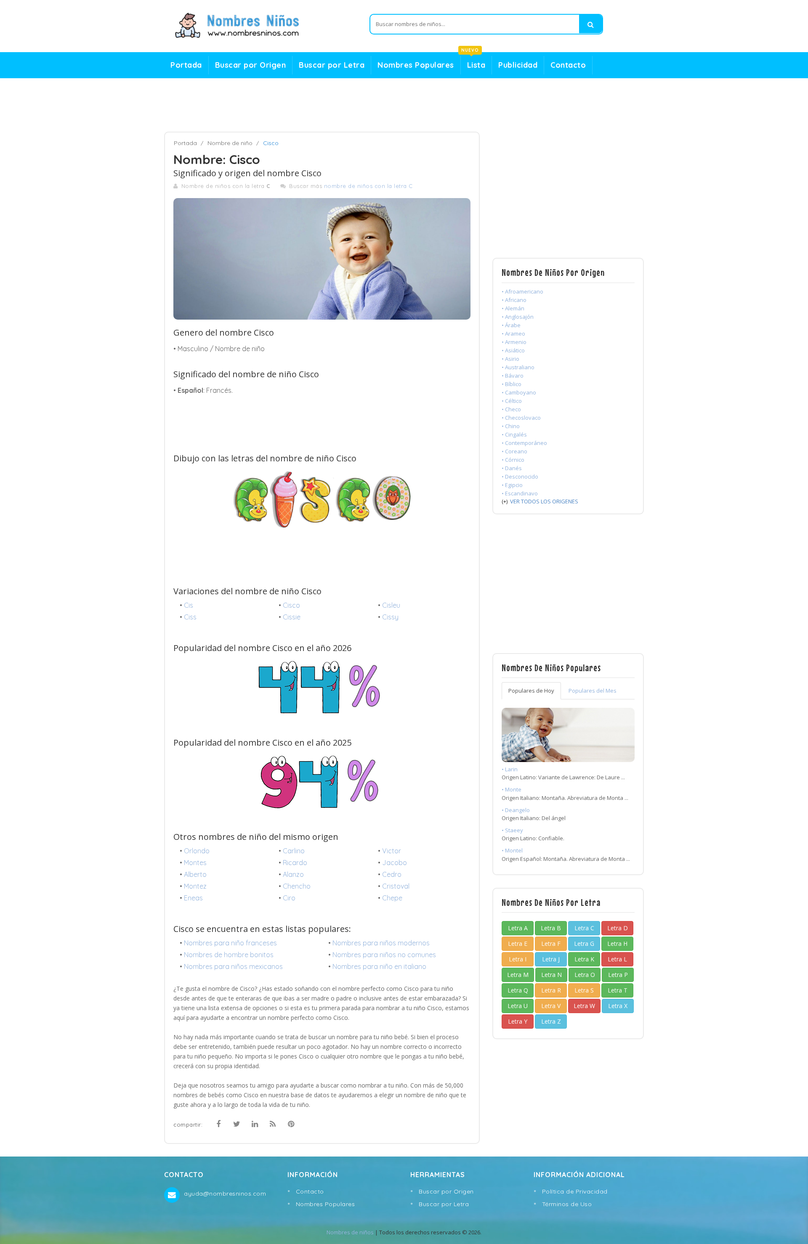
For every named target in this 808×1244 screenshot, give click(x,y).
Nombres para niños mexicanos (233, 966)
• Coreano (514, 451)
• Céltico (512, 401)
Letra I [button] (517, 959)
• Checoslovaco (521, 417)
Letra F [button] (551, 944)
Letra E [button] (517, 944)
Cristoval (395, 886)
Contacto (568, 65)
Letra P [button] (618, 975)
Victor (391, 851)
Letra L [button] (617, 959)
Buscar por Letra (331, 65)
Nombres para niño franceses (230, 943)
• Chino (511, 426)
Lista (473, 63)
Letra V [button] (551, 1006)
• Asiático (513, 350)
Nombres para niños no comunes (384, 954)
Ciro (289, 898)
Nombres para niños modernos (381, 943)
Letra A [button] (518, 928)
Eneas (193, 898)
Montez (195, 886)
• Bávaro (513, 375)
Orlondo (197, 851)
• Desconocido (520, 476)
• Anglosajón (518, 316)
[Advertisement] (404, 105)
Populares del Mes (593, 690)
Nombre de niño (229, 143)
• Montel (512, 850)
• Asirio (510, 359)
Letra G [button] (584, 944)
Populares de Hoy (531, 690)
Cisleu (391, 605)
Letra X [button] (617, 1006)
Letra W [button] (584, 1006)
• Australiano (518, 367)
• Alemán (513, 308)
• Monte (511, 789)
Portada (186, 65)
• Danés (512, 468)
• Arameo (513, 333)
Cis (188, 605)
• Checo (511, 409)
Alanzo (293, 874)
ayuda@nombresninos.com (225, 1193)
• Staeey (512, 830)
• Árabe (511, 325)
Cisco (291, 605)
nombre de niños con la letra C (368, 186)
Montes (195, 862)
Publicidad (517, 65)
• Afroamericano (522, 291)
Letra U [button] (518, 1006)
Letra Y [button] (517, 1021)
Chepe (392, 898)
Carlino (294, 851)
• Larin (510, 769)
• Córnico (513, 459)
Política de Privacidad (575, 1191)
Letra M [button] (518, 975)
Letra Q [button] (518, 990)
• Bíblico (511, 384)
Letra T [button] (617, 990)
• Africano (514, 300)
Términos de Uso (567, 1204)
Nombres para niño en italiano (379, 966)
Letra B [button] (551, 928)
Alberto (195, 874)
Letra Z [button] (551, 1021)
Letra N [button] (551, 975)
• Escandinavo (520, 493)
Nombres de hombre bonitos (229, 954)
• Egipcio (512, 485)
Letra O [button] (584, 975)
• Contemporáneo (524, 443)
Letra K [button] (584, 959)
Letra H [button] (617, 944)
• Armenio (514, 342)
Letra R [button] (551, 990)
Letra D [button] (617, 928)
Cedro (391, 874)
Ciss (190, 617)
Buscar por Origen (250, 65)
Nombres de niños (350, 1232)
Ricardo (295, 862)
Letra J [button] (551, 959)
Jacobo (394, 862)
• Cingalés (514, 434)
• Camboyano (519, 392)
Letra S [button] (584, 990)
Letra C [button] (584, 928)
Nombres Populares (415, 65)
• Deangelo (516, 810)
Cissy (390, 617)
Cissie (291, 617)
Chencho (297, 886)
